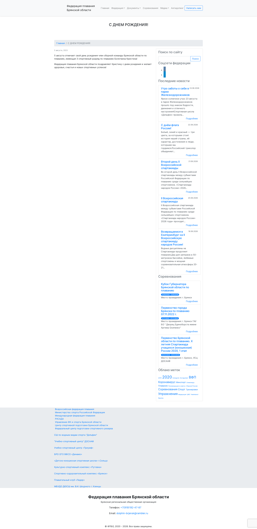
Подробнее (192, 118)
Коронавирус (166, 382)
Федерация (117, 8)
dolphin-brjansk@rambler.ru (132, 513)
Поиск (195, 58)
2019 (160, 378)
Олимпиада (190, 382)
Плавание (163, 385)
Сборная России (191, 386)
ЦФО (188, 394)
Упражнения (168, 394)
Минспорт (181, 382)
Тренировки (192, 389)
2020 (167, 377)
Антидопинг (177, 8)
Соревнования (150, 8)
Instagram (176, 378)
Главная (105, 8)
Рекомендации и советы (176, 386)
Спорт (181, 389)
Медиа (163, 8)
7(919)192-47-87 (131, 507)
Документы (133, 8)
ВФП (192, 377)
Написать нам (193, 8)
